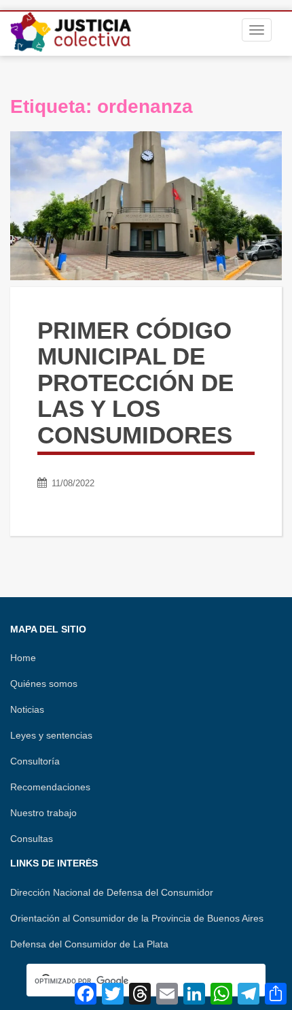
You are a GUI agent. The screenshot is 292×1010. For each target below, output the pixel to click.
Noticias (27, 709)
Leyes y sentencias (51, 735)
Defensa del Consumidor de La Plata (89, 944)
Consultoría (35, 761)
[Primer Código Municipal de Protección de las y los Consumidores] (146, 205)
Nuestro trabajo (43, 812)
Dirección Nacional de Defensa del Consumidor (111, 892)
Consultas (31, 838)
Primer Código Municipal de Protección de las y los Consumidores (135, 382)
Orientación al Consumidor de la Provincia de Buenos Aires (136, 918)
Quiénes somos (43, 683)
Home (23, 657)
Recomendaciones (50, 786)
